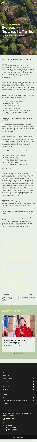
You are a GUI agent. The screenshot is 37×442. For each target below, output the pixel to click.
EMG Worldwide (8, 35)
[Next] (32, 333)
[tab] (14, 353)
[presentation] (18, 326)
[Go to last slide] (5, 333)
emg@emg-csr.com (11, 418)
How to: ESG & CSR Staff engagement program (14, 341)
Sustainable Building (28, 296)
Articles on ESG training (11, 24)
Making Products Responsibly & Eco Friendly (7, 297)
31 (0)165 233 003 (11, 422)
